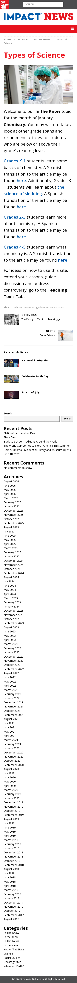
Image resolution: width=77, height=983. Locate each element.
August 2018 (11, 869)
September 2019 (14, 815)
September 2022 (14, 669)
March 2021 (11, 740)
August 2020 (11, 769)
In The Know (11, 933)
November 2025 (13, 514)
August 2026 (11, 481)
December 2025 (13, 510)
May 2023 (10, 635)
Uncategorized (12, 962)
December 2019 (13, 802)
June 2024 (10, 585)
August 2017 (11, 919)
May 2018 (10, 881)
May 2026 (10, 490)
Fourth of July (30, 392)
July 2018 (9, 873)
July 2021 (9, 723)
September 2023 (14, 623)
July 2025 (9, 531)
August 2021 (11, 719)
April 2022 (10, 685)
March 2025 (11, 548)
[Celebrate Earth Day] (11, 379)
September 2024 (14, 573)
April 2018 (10, 885)
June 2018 (10, 877)
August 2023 (11, 627)
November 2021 (13, 706)
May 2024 (10, 589)
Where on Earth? (14, 966)
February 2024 (12, 602)
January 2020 (11, 798)
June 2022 (10, 677)
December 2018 (13, 852)
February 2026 (12, 502)
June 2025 (10, 535)
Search (8, 413)
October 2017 (12, 910)
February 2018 (12, 894)
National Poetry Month (36, 360)
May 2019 (10, 831)
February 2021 (12, 744)
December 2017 (13, 902)
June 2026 (10, 485)
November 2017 (13, 906)
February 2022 (12, 694)
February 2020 (12, 794)
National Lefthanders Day (19, 433)
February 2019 (12, 844)
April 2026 (10, 494)
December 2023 (13, 610)
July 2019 (9, 823)
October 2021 (12, 710)
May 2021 (10, 731)
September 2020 (14, 765)
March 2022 (11, 690)
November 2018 (13, 856)
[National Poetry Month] (11, 363)
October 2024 (12, 569)
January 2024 (11, 606)
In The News (11, 941)
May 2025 (10, 540)
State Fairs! (10, 437)
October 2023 (12, 619)
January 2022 (11, 698)
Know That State (14, 949)
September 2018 (14, 865)
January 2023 (11, 652)
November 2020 (13, 756)
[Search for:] (43, 4)
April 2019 (10, 835)
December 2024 (13, 560)
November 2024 (13, 565)
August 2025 (11, 527)
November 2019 (13, 806)
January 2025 (11, 556)
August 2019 (11, 819)
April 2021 (10, 735)
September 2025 (14, 523)
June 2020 (10, 777)
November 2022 (13, 660)
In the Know (11, 937)
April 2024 (10, 594)
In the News (11, 945)
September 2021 (14, 715)
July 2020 (9, 773)
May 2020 (10, 781)
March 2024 (11, 598)
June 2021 (10, 727)
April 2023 (10, 640)
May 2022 (10, 681)
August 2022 (11, 673)
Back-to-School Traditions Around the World (30, 441)
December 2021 (13, 702)
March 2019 (11, 840)
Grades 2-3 (15, 217)
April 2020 (10, 786)
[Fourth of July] (11, 395)
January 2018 (11, 898)
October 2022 (12, 665)
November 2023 (13, 615)
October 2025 (12, 519)
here (21, 180)
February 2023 (12, 648)
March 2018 (11, 890)
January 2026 (11, 506)
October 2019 (12, 810)
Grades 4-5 (15, 247)
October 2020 (12, 760)
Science (22, 39)
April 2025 (10, 544)
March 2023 (11, 644)
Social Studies (12, 958)
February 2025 (12, 552)
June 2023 (10, 631)
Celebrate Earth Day (35, 376)
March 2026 (11, 498)
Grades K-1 (15, 160)
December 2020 (13, 752)
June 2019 (10, 827)
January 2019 (11, 848)
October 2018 (12, 861)
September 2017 (14, 915)
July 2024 (9, 581)
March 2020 (11, 790)
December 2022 (13, 656)
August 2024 (11, 577)
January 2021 (11, 748)
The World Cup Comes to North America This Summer (37, 445)
